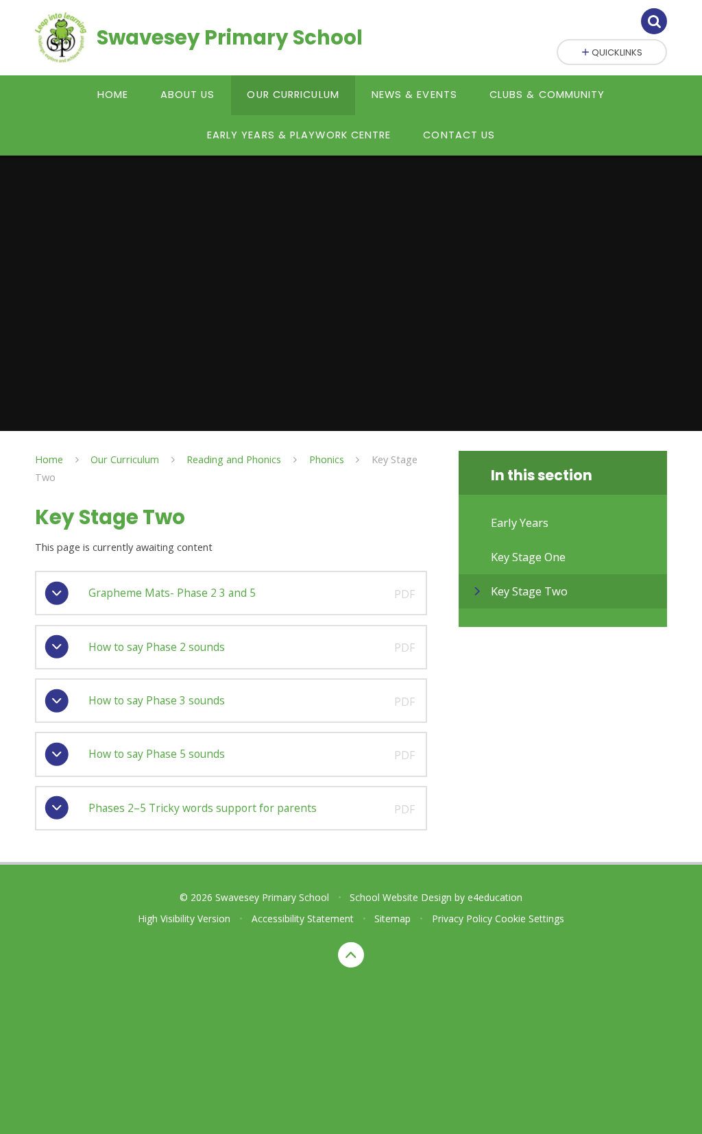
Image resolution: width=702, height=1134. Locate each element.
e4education (495, 897)
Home (49, 459)
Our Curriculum (124, 459)
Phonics (326, 459)
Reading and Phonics (233, 459)
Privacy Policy (462, 918)
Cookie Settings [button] (529, 918)
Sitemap (392, 918)
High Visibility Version (184, 918)
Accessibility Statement (303, 918)
